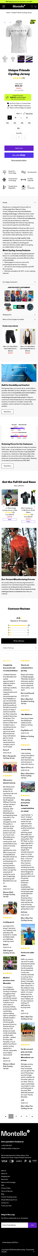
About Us (4, 1173)
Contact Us (5, 1203)
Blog (2, 1194)
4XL (22, 123)
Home (8, 12)
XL (27, 118)
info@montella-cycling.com (10, 1148)
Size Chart (4, 1179)
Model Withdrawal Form (9, 1200)
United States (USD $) (9, 1242)
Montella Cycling (19, 1249)
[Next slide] (34, 506)
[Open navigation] (5, 6)
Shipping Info (7, 314)
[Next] (10, 22)
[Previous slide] (4, 506)
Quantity (19, 133)
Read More (7, 412)
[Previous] (5, 22)
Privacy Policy (5, 1188)
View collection (19, 486)
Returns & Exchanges (8, 1182)
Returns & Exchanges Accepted (13, 319)
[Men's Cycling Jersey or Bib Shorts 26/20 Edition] (28, 497)
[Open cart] (36, 6)
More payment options (18, 160)
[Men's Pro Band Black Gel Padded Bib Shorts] (27, 337)
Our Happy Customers (10, 282)
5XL (29, 123)
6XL (18, 128)
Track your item (6, 1206)
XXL (7, 123)
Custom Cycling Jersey (9, 1197)
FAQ (2, 1185)
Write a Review (19, 641)
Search (3, 1171)
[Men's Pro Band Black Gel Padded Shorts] (10, 337)
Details (5, 202)
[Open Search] (31, 6)
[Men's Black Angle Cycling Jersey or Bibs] (10, 497)
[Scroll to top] (34, 1252)
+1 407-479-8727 (6, 1145)
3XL (15, 123)
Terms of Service (7, 1191)
